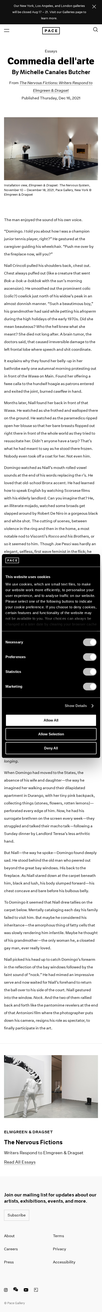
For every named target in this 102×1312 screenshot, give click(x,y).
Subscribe (17, 1215)
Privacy (59, 1249)
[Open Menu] (6, 30)
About (9, 1236)
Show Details (76, 706)
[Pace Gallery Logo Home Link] (51, 30)
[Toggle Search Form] (95, 29)
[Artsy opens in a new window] (36, 1290)
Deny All (51, 748)
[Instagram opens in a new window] (6, 1290)
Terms (58, 1236)
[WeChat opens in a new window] (15, 1290)
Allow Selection (51, 734)
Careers (11, 1249)
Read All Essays (20, 1162)
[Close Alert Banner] (94, 7)
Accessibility (64, 1262)
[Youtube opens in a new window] (26, 1290)
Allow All (51, 720)
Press (9, 1262)
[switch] (90, 657)
